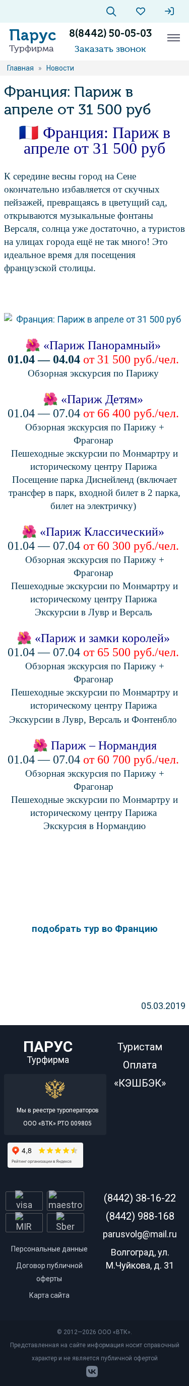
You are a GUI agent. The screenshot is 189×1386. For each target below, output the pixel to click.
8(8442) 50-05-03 (110, 33)
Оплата (140, 1065)
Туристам (139, 1047)
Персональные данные (49, 1249)
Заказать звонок (110, 48)
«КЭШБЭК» (140, 1083)
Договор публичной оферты (49, 1272)
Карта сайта (49, 1295)
